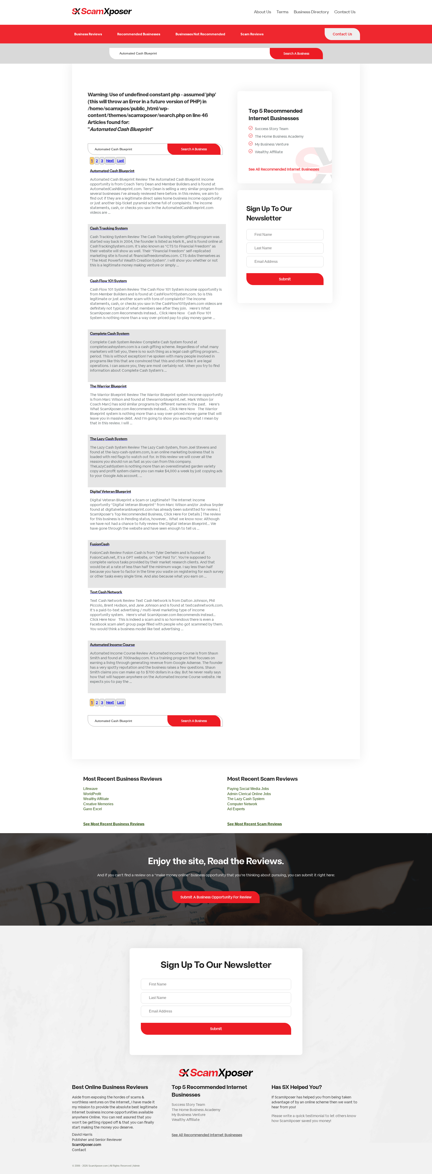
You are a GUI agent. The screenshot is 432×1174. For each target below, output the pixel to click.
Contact (79, 1149)
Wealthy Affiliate (269, 152)
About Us (262, 12)
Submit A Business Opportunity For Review (216, 897)
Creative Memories (98, 804)
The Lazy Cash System (245, 799)
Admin (136, 1165)
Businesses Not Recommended (200, 34)
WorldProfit (92, 794)
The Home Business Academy (279, 136)
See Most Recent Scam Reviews (254, 824)
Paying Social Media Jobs (248, 789)
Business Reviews (88, 34)
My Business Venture (272, 144)
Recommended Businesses (138, 34)
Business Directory (311, 12)
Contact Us (345, 12)
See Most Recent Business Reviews (113, 824)
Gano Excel (92, 809)
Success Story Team (271, 128)
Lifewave (90, 789)
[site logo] (102, 12)
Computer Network (242, 804)
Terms (282, 12)
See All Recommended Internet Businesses (284, 169)
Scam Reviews (252, 34)
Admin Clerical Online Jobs (249, 794)
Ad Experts (236, 809)
